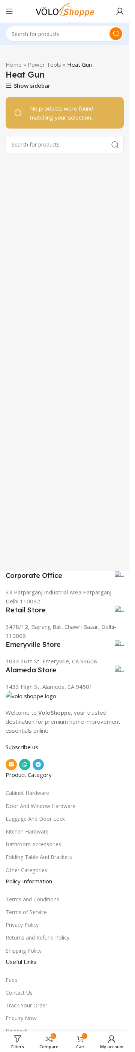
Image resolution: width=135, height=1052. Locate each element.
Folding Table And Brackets (39, 856)
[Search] (116, 33)
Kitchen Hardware (27, 831)
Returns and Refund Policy (37, 937)
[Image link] (31, 695)
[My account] (120, 11)
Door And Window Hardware (40, 806)
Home (14, 64)
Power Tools (44, 64)
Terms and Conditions (32, 899)
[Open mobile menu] (9, 11)
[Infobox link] (65, 575)
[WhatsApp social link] (24, 764)
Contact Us (19, 992)
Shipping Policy (24, 950)
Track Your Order (26, 1005)
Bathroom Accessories (33, 844)
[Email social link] (11, 764)
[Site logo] (65, 10)
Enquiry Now (21, 1018)
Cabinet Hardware (27, 792)
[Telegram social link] (38, 764)
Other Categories (26, 870)
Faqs (11, 979)
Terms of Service (26, 912)
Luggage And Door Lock (35, 818)
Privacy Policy (22, 924)
